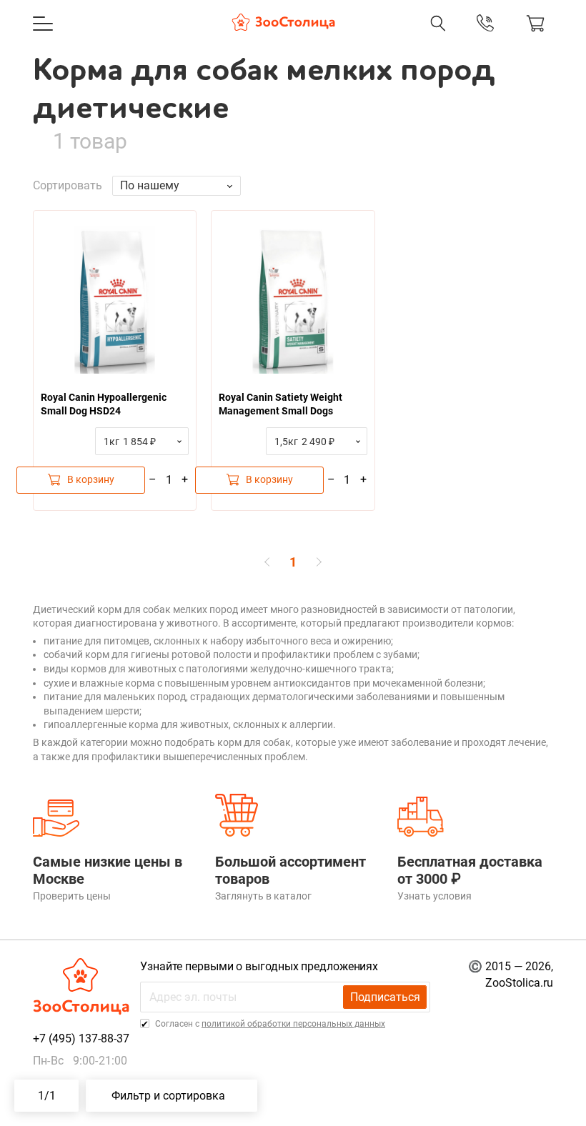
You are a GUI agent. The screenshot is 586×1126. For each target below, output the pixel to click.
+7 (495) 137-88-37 (350, 38)
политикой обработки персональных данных (293, 1024)
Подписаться (385, 997)
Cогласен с (269, 1024)
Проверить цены (72, 896)
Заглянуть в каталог (263, 896)
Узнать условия (434, 896)
